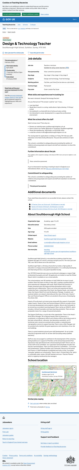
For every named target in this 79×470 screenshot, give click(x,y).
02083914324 (49, 246)
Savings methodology (50, 455)
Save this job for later (37, 53)
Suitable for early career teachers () (56, 68)
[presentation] (52, 380)
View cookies (45, 14)
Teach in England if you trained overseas (15, 442)
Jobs (19, 25)
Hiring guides (45, 432)
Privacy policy (13, 455)
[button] (52, 381)
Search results (11, 32)
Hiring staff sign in (46, 428)
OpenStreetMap (67, 395)
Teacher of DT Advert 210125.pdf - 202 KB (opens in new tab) (47, 206)
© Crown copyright (70, 465)
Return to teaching (8, 439)
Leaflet (57, 395)
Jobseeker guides (8, 435)
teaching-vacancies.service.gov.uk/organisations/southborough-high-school (60, 251)
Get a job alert (34, 403)
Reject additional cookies (31, 14)
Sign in (75, 19)
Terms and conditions (26, 455)
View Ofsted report (50, 235)
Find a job (5, 432)
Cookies (5, 455)
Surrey (48, 407)
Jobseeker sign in (7, 428)
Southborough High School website (55, 239)
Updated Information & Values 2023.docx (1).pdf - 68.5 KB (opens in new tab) (51, 209)
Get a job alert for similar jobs (14, 53)
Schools (25, 25)
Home (4, 32)
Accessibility (38, 455)
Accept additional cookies (11, 14)
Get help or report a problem (50, 443)
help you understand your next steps (57, 169)
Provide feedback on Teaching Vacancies (53, 446)
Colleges (33, 25)
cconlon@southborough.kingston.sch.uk (57, 242)
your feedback (22, 28)
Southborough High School (49, 372)
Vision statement (7, 458)
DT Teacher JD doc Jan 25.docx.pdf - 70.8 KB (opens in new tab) (48, 204)
